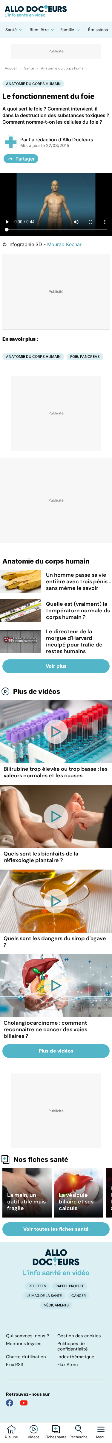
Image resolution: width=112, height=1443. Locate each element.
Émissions (98, 29)
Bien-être (39, 29)
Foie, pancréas (85, 356)
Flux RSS (14, 1365)
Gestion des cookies (79, 1336)
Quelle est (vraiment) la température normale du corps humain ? (78, 610)
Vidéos (33, 1437)
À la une (11, 1437)
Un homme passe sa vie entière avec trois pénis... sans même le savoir (78, 581)
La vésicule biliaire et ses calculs (76, 1202)
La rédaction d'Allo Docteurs (61, 140)
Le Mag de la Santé (44, 1295)
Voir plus (56, 666)
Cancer (78, 1295)
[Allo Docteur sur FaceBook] (9, 1403)
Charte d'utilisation (26, 1357)
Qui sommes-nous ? (27, 1336)
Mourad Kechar (64, 244)
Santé (11, 29)
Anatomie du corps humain (64, 68)
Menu (100, 1437)
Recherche (79, 1437)
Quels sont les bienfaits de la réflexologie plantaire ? (41, 857)
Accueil (11, 68)
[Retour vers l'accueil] (56, 11)
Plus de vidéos (36, 691)
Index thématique (75, 1357)
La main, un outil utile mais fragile (26, 1202)
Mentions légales (24, 1344)
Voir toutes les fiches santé (56, 1229)
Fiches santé (56, 1437)
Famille (67, 29)
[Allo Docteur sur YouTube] (23, 1403)
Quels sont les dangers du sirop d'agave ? (55, 942)
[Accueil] (56, 1262)
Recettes (37, 1286)
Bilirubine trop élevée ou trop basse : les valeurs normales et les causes (56, 772)
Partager (25, 159)
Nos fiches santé (40, 1159)
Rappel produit (70, 1286)
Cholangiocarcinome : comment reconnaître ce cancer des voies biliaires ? (45, 1029)
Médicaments (56, 1305)
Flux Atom (67, 1365)
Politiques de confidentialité (72, 1346)
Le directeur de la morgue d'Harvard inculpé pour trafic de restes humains (74, 641)
